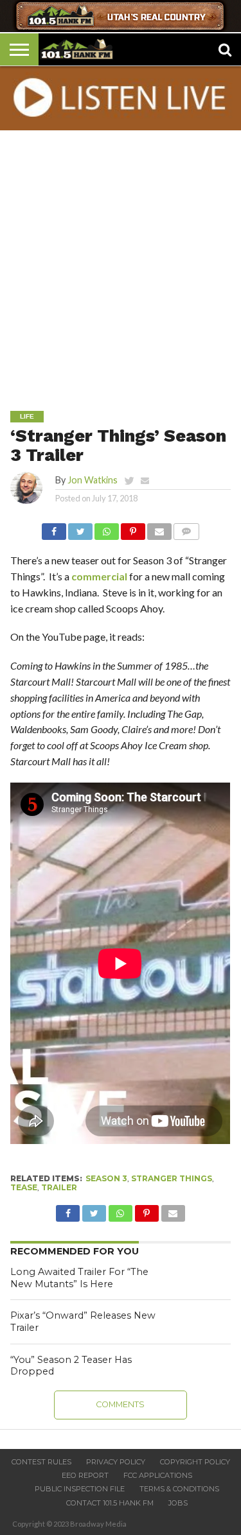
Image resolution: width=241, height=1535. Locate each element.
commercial (99, 576)
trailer (59, 1187)
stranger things (171, 1178)
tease (23, 1187)
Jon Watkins (92, 479)
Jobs (178, 1502)
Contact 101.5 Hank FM (110, 1502)
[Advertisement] (120, 261)
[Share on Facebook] (54, 528)
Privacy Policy (115, 1461)
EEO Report (85, 1475)
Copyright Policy (195, 1461)
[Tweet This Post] (80, 528)
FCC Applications (157, 1475)
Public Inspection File (80, 1488)
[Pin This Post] (133, 528)
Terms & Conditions (179, 1488)
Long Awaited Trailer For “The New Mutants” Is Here (79, 1278)
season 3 (106, 1178)
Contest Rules (41, 1461)
